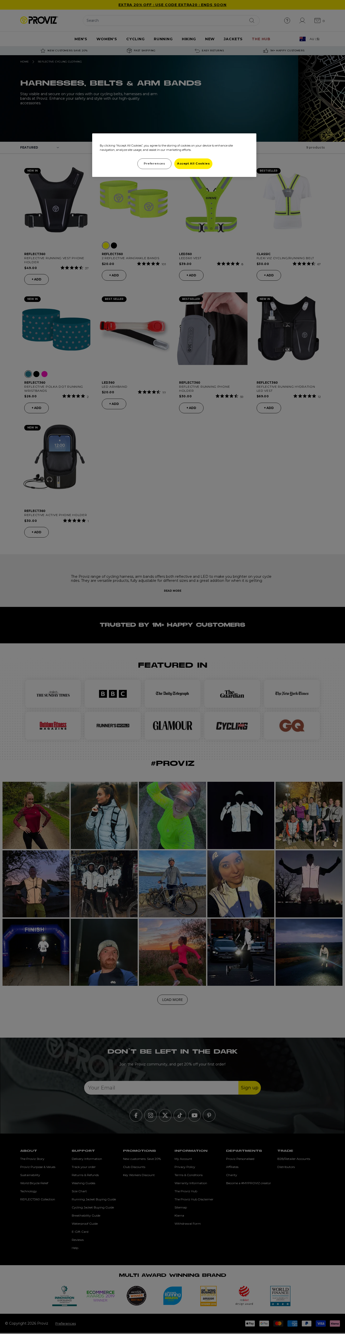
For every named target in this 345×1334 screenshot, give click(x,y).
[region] (174, 155)
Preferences (154, 163)
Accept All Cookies (193, 163)
